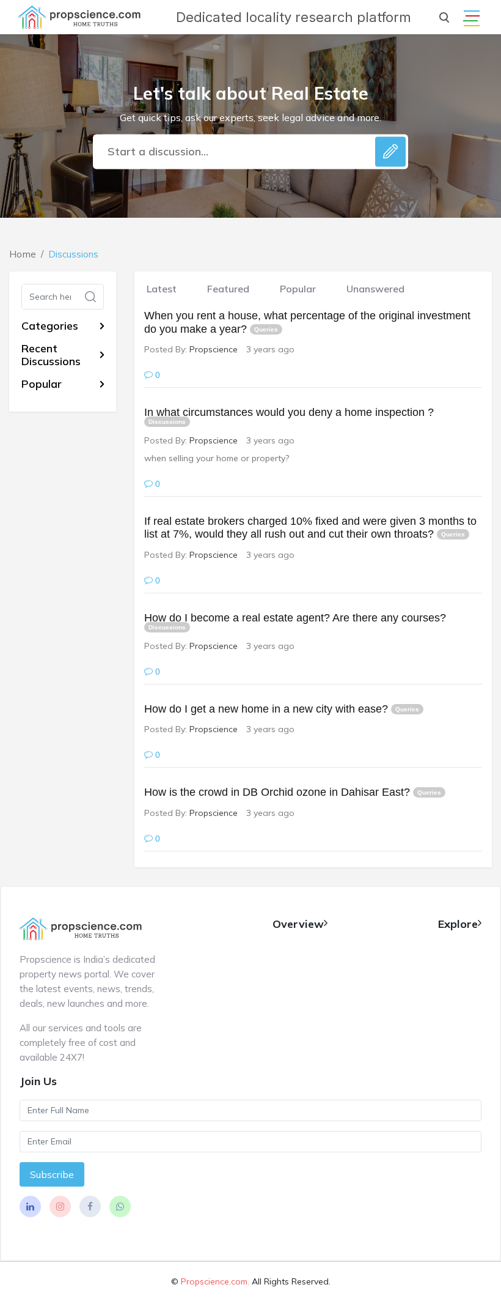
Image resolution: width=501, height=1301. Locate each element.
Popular (298, 289)
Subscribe (52, 1174)
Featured (228, 289)
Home (22, 254)
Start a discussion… (158, 151)
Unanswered (375, 289)
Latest (162, 289)
